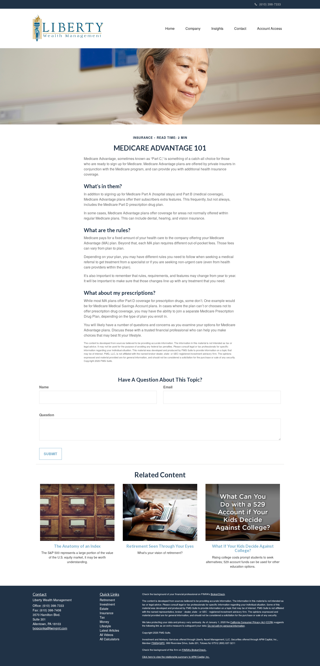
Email (167, 387)
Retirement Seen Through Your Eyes (160, 546)
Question (46, 415)
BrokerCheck (218, 594)
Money (104, 621)
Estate (104, 608)
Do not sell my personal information (226, 625)
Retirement (107, 600)
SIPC (162, 643)
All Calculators (109, 639)
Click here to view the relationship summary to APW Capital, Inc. (176, 656)
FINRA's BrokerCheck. (194, 649)
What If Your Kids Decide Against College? (243, 548)
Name (44, 387)
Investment (107, 604)
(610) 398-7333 (270, 4)
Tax (102, 617)
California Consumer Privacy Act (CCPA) (251, 622)
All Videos (106, 634)
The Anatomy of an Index (77, 546)
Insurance (106, 613)
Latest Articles (109, 630)
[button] (193, 28)
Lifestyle (105, 626)
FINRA (155, 643)
